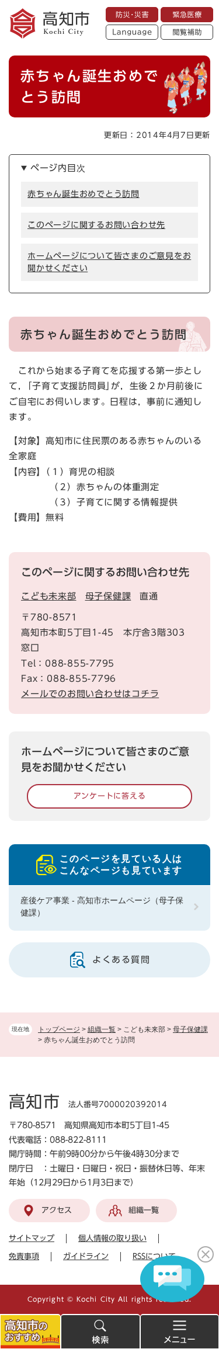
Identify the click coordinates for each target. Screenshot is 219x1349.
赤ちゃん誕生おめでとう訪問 (83, 194)
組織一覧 (102, 1029)
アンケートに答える (110, 796)
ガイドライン (86, 1256)
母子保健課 (190, 1029)
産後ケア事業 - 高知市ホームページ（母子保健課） (101, 906)
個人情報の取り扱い (112, 1238)
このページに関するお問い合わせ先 (96, 225)
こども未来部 (49, 596)
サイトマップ (31, 1238)
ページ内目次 (58, 168)
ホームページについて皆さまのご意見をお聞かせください (109, 262)
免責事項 (24, 1256)
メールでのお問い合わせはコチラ (90, 693)
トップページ (59, 1029)
